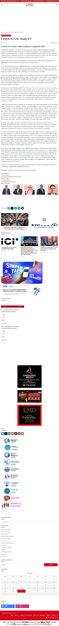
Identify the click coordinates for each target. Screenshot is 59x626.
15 (45, 585)
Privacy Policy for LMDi (6, 547)
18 (13, 588)
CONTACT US (55, 615)
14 (37, 585)
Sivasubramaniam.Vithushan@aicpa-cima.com (12, 176)
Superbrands (4, 534)
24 (5, 591)
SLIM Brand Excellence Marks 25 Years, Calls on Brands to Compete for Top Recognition (49, 249)
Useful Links (4, 554)
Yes (4, 314)
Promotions (3, 556)
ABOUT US (17, 615)
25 (13, 591)
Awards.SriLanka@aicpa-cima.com (21, 166)
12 (21, 585)
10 (5, 585)
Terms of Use (4, 540)
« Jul (2, 597)
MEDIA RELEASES (9, 32)
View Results (4, 323)
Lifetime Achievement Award (7, 536)
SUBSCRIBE (42, 615)
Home (3, 32)
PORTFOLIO (36, 615)
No (4, 317)
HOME (12, 615)
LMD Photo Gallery (5, 538)
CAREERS (48, 615)
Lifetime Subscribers (5, 531)
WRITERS (22, 615)
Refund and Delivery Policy (7, 543)
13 (29, 585)
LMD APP (3, 549)
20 (29, 588)
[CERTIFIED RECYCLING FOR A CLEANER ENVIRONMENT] (10, 241)
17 (5, 588)
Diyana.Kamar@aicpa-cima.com (10, 181)
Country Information (5, 529)
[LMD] (29, 4)
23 (53, 588)
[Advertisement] (29, 21)
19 (21, 588)
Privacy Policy (4, 545)
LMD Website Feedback (6, 551)
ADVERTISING (29, 615)
